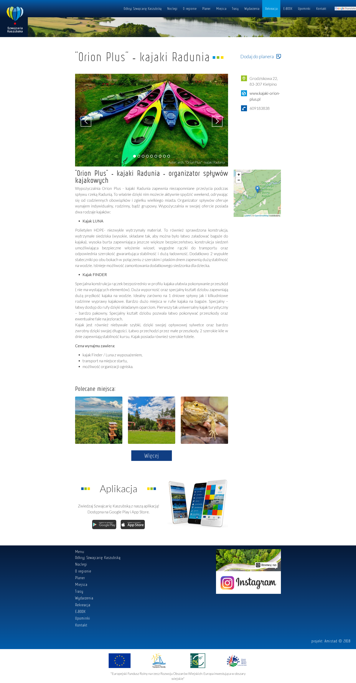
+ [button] (239, 174)
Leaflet (248, 215)
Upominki (304, 8)
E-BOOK (287, 8)
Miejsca (221, 8)
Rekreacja (271, 8)
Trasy (235, 8)
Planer (206, 8)
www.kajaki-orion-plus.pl (265, 96)
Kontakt (321, 8)
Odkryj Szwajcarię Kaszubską (142, 8)
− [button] (239, 180)
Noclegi (172, 8)
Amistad (330, 641)
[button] (134, 156)
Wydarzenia (251, 8)
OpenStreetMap (261, 215)
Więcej (151, 455)
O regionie (190, 8)
